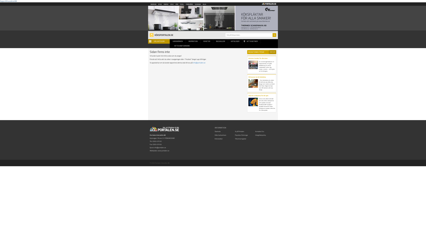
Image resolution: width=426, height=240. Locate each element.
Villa (204, 4)
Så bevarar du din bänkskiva (257, 77)
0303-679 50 (157, 141)
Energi (166, 4)
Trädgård (189, 4)
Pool (182, 4)
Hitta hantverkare (182, 46)
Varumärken (178, 41)
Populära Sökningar (241, 135)
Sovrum (198, 4)
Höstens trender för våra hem (258, 58)
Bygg (160, 4)
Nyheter (206, 41)
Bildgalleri (220, 41)
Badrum (153, 4)
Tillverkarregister (240, 139)
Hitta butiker (252, 41)
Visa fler (272, 52)
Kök (177, 4)
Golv (172, 4)
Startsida (218, 131)
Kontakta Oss (259, 131)
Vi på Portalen (239, 131)
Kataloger (235, 41)
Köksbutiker (219, 139)
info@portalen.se (199, 62)
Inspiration (193, 41)
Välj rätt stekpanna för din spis (258, 95)
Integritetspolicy (260, 135)
